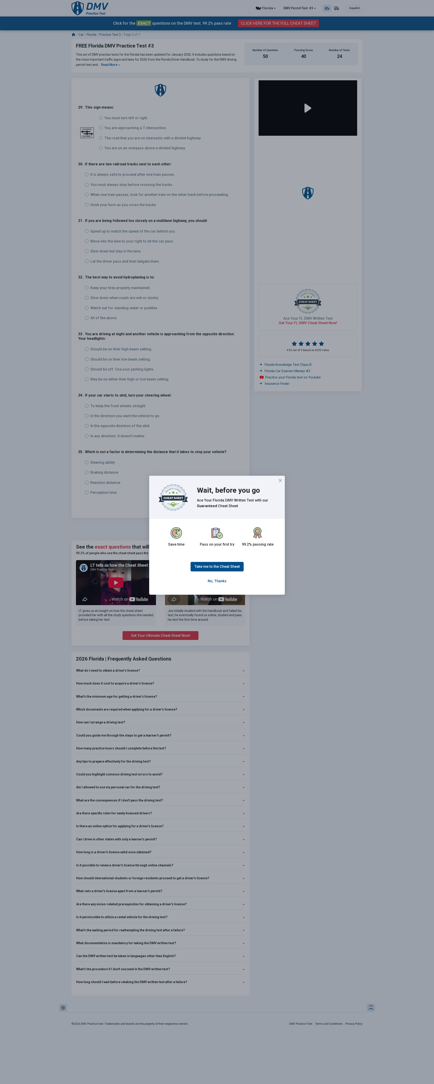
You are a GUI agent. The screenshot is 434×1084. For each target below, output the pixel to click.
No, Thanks (217, 581)
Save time (176, 544)
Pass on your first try (217, 544)
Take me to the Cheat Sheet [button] (217, 566)
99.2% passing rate (258, 544)
